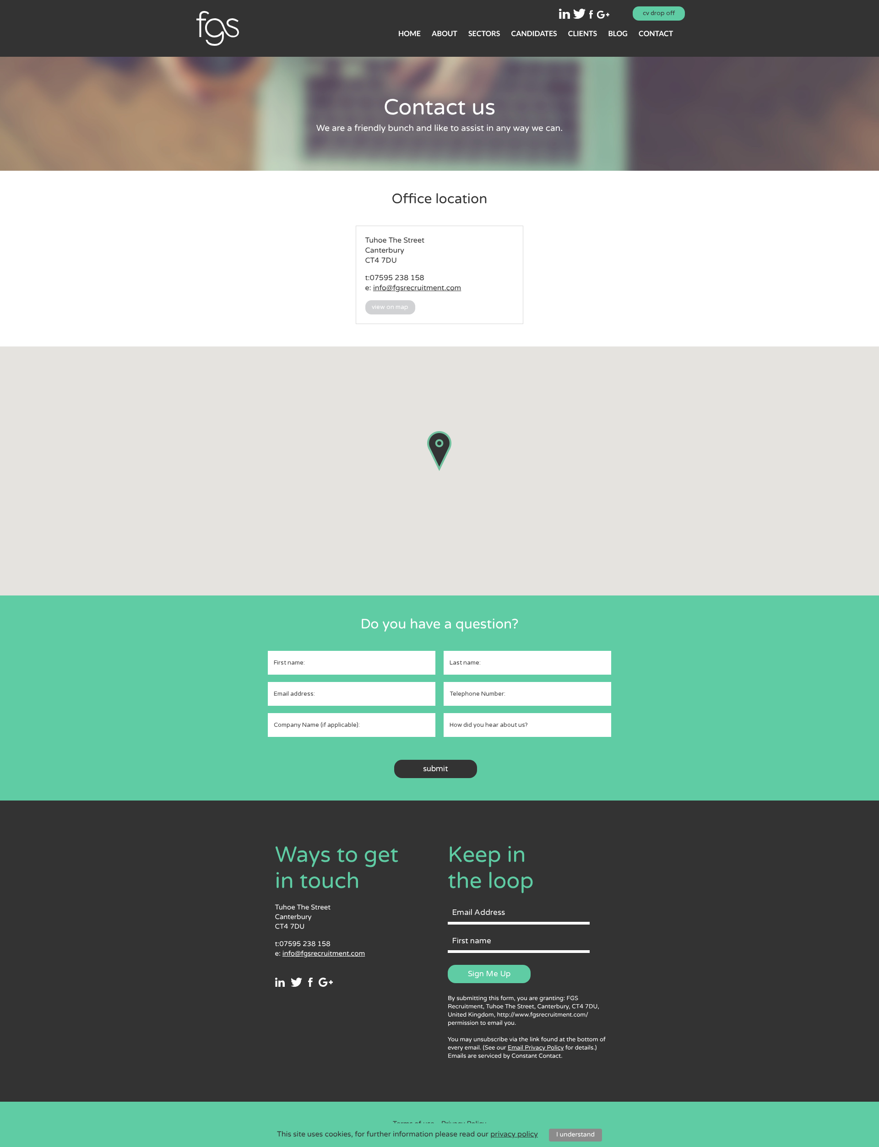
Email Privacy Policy (536, 1047)
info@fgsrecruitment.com (417, 287)
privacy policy (514, 1134)
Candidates (534, 33)
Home (409, 33)
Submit (435, 769)
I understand (575, 1135)
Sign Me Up (489, 974)
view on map (390, 307)
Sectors (484, 33)
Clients (582, 33)
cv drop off (659, 13)
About (444, 33)
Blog (617, 33)
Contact (656, 33)
